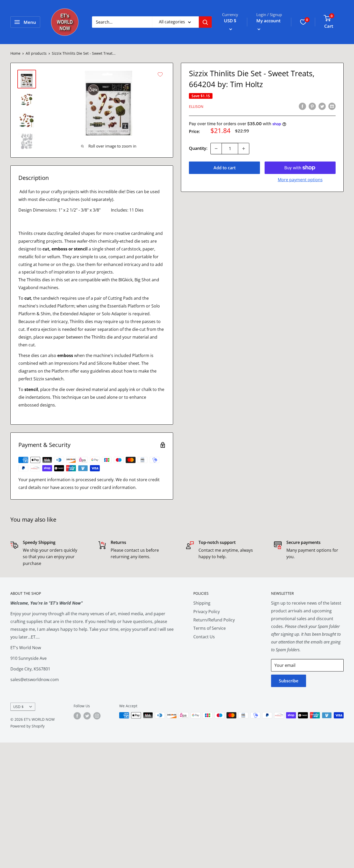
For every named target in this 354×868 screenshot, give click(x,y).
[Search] (205, 22)
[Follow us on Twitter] (87, 715)
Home (15, 53)
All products (36, 53)
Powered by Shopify (27, 726)
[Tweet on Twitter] (322, 106)
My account (268, 21)
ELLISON (196, 106)
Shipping (201, 603)
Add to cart (225, 168)
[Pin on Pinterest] (312, 106)
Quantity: (198, 148)
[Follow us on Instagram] (97, 715)
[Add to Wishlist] (160, 74)
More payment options (300, 180)
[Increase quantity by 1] (243, 148)
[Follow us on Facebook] (77, 715)
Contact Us (204, 637)
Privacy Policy (206, 611)
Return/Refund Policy (214, 620)
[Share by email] (332, 106)
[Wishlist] (303, 22)
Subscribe (288, 681)
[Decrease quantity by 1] (216, 148)
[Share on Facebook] (302, 106)
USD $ (18, 706)
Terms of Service (209, 628)
